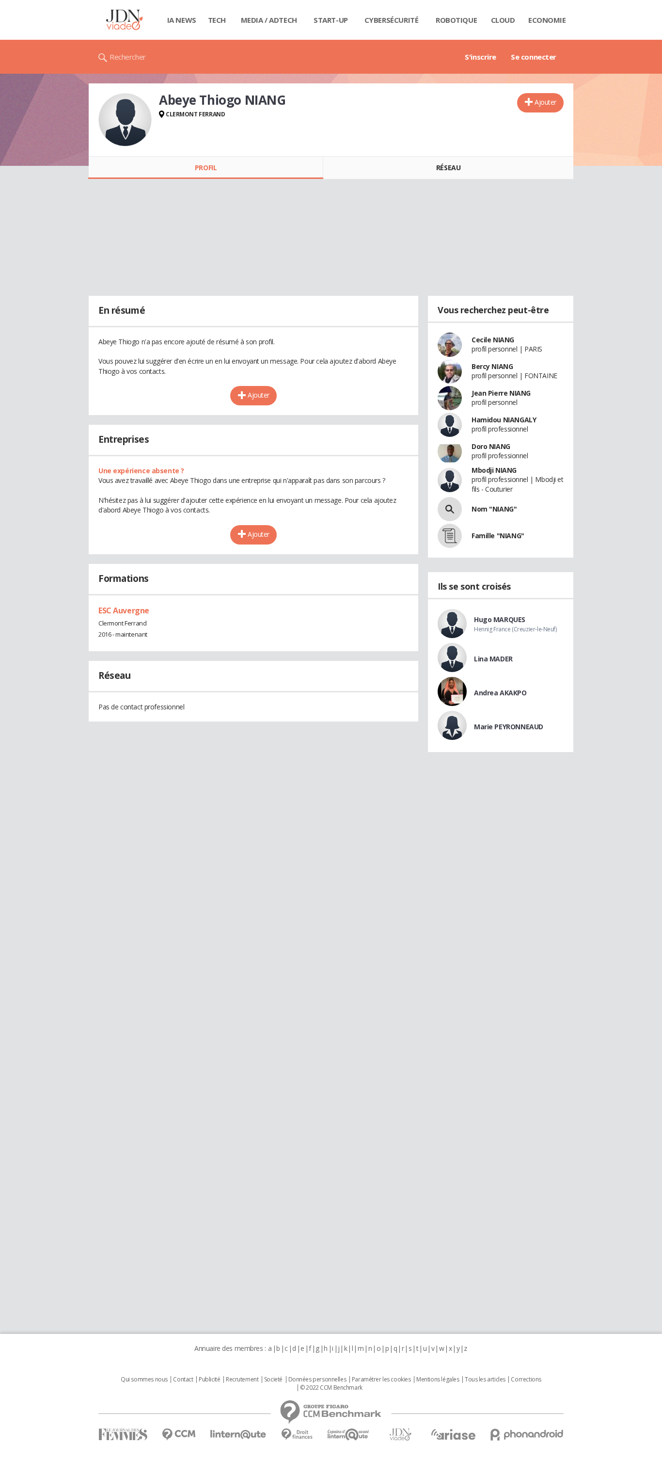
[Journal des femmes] (122, 1434)
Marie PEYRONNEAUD (508, 726)
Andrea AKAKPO (500, 692)
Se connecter (533, 57)
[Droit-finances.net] (297, 1434)
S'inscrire (480, 57)
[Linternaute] (238, 1434)
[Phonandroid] (527, 1434)
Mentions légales (437, 1379)
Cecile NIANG (493, 339)
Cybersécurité (391, 20)
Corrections (526, 1379)
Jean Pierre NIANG (501, 393)
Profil (206, 167)
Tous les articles (485, 1379)
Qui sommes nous (144, 1379)
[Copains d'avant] (349, 1434)
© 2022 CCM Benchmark (331, 1387)
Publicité (209, 1379)
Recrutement (242, 1379)
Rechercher (128, 57)
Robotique (456, 20)
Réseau (448, 167)
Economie (547, 20)
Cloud (503, 20)
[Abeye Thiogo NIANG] (125, 119)
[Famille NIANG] (450, 536)
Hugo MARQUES (499, 619)
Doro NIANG (491, 446)
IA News (181, 20)
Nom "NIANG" (494, 508)
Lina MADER (493, 658)
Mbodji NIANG (494, 470)
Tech (217, 20)
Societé (273, 1379)
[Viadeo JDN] (400, 1434)
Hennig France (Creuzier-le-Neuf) (515, 629)
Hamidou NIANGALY (504, 419)
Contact (183, 1379)
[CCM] (178, 1434)
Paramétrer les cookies (381, 1379)
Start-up (331, 20)
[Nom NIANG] (450, 509)
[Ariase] (453, 1434)
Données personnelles (317, 1379)
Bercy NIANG (492, 366)
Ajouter (545, 102)
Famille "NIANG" (498, 535)
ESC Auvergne (123, 610)
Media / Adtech (269, 20)
